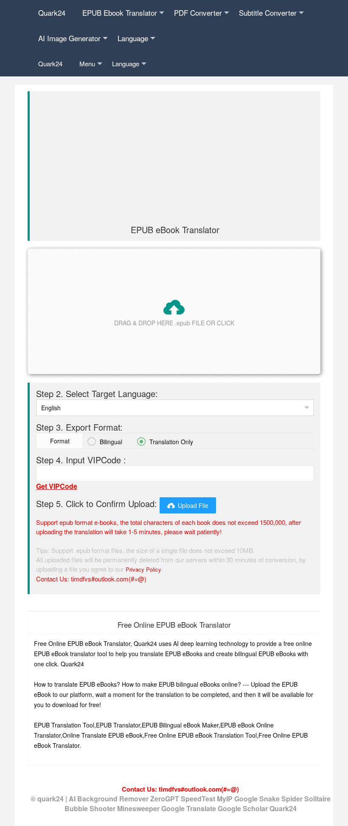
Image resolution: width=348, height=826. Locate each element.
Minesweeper (139, 808)
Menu (87, 63)
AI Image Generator (69, 38)
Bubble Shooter (91, 808)
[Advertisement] (175, 161)
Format (60, 441)
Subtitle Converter (268, 12)
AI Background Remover (109, 798)
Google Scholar (243, 808)
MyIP (225, 798)
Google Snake (257, 798)
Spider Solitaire (306, 798)
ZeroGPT (164, 798)
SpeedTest (198, 798)
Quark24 (51, 12)
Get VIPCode (56, 486)
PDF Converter (198, 12)
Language (133, 38)
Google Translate (189, 808)
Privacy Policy (143, 569)
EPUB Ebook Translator (119, 12)
